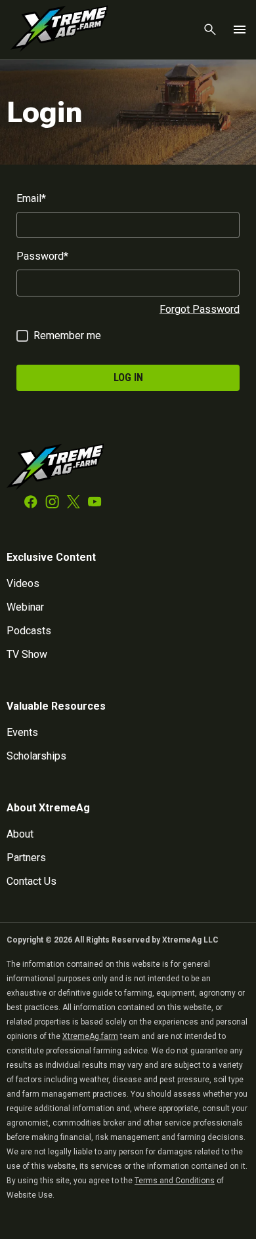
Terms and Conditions (175, 1180)
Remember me (67, 335)
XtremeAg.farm (90, 1036)
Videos (23, 583)
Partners (26, 857)
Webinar (25, 607)
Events (22, 732)
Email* (31, 198)
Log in (128, 377)
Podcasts (29, 630)
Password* (42, 256)
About (20, 834)
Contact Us (31, 881)
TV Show (27, 654)
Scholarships (36, 756)
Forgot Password (200, 309)
